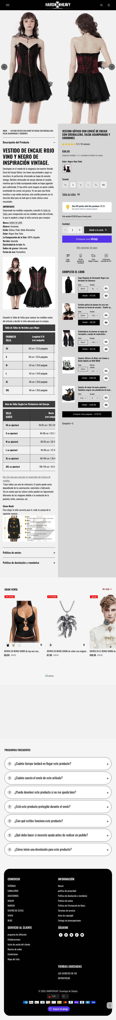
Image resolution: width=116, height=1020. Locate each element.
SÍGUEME (63, 928)
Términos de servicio (66, 910)
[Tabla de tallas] (106, 288)
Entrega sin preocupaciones (69, 920)
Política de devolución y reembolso (21, 562)
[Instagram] (66, 935)
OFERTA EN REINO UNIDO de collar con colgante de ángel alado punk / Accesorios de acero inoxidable (67, 651)
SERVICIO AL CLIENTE (20, 928)
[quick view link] (41, 644)
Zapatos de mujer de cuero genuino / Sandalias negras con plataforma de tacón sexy (94, 388)
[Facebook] (60, 935)
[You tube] (82, 935)
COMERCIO (14, 879)
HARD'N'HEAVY (52, 991)
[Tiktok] (77, 935)
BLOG (10, 920)
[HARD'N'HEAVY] (58, 5)
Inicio (5, 130)
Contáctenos (13, 954)
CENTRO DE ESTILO (15, 910)
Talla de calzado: (92, 366)
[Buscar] (101, 5)
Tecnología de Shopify (68, 991)
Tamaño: (92, 285)
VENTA (10, 915)
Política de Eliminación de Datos (71, 905)
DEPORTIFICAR (64, 978)
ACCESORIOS (13, 895)
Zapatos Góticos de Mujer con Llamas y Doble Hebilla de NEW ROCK (93, 359)
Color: (80, 285)
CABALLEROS (13, 890)
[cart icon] (108, 5)
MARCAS (11, 905)
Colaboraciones (14, 939)
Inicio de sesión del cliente (19, 944)
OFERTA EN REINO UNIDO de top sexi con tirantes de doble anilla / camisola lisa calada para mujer (23, 651)
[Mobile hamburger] (8, 5)
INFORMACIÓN (66, 879)
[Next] (112, 67)
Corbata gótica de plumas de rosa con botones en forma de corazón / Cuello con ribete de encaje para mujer (94, 306)
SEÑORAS (12, 886)
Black (83, 289)
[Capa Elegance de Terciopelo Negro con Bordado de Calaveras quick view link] (106, 296)
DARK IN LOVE (15, 222)
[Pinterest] (71, 935)
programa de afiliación (17, 934)
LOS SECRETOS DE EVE (67, 973)
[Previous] (4, 67)
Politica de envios (12, 552)
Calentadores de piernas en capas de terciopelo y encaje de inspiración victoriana (92, 333)
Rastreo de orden (15, 949)
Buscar (61, 886)
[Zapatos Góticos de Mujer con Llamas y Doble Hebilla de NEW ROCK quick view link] (106, 378)
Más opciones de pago (87, 247)
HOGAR (11, 900)
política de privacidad (67, 890)
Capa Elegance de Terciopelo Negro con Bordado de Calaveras (93, 279)
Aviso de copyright (65, 915)
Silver (83, 369)
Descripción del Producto (16, 142)
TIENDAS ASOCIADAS (70, 967)
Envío (78, 155)
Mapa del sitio (14, 959)
